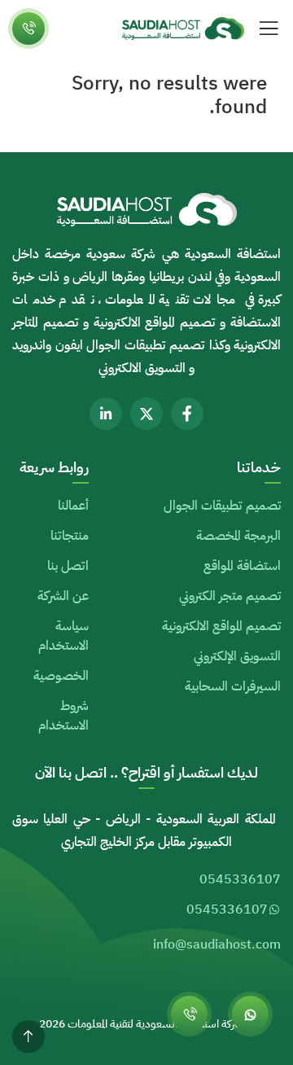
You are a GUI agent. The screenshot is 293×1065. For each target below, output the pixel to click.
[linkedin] (106, 413)
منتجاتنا (69, 536)
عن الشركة (63, 596)
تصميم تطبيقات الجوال (222, 505)
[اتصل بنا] (28, 28)
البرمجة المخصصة (238, 536)
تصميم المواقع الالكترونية (221, 626)
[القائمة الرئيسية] (268, 28)
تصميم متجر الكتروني (230, 596)
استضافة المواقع (242, 566)
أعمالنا (73, 505)
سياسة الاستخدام (63, 635)
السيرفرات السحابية (233, 686)
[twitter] (146, 413)
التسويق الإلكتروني (237, 656)
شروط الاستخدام (63, 715)
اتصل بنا (68, 566)
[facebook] (187, 413)
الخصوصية (61, 676)
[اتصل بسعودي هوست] (189, 1014)
